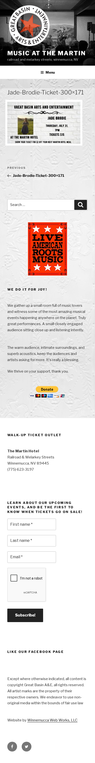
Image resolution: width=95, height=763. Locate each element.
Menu (50, 72)
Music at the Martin (46, 53)
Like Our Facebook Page (35, 652)
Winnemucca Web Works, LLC (52, 720)
